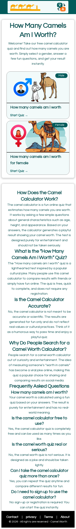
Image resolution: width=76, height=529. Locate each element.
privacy (31, 517)
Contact (12, 517)
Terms (48, 517)
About (65, 517)
